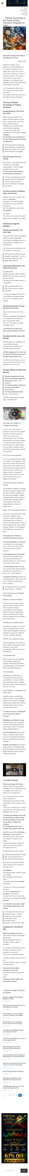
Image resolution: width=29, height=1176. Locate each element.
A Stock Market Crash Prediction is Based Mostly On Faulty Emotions (14, 1055)
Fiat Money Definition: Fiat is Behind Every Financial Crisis (12, 1079)
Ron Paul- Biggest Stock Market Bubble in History (13, 998)
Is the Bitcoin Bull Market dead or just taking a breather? (13, 1031)
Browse (24, 1170)
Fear (4, 459)
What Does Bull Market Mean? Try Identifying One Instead (14, 1006)
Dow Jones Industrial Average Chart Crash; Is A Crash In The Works (14, 1064)
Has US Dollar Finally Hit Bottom (13, 1071)
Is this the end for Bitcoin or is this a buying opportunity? (14, 1039)
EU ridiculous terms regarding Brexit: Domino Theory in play (12, 1022)
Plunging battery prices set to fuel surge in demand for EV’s (13, 1087)
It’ (3, 948)
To (4, 791)
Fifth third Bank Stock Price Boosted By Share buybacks (12, 1047)
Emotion (5, 429)
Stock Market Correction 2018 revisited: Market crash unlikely (13, 1014)
